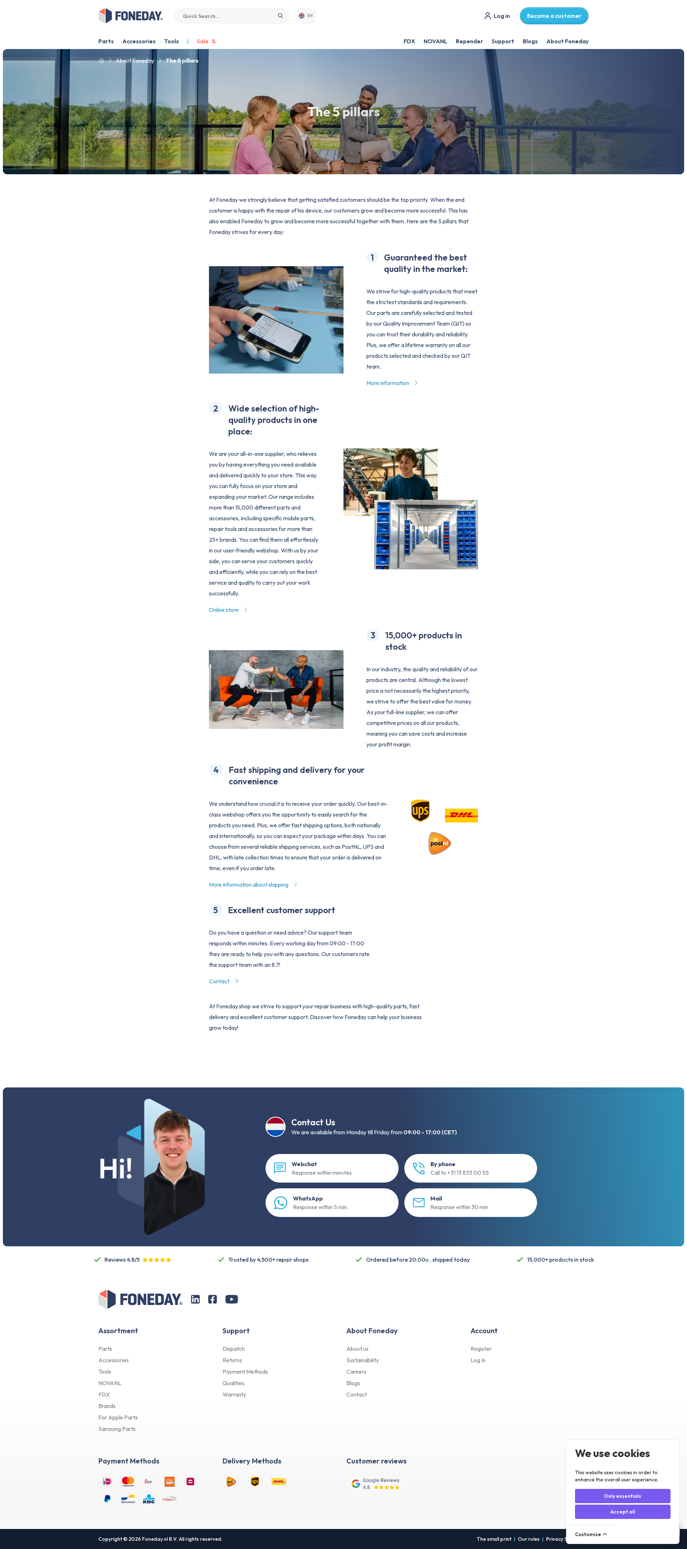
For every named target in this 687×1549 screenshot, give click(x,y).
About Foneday (567, 41)
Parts (105, 1348)
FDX (409, 41)
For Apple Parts (118, 1417)
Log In (478, 1360)
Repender (469, 41)
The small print (494, 1539)
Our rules (529, 1539)
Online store (224, 609)
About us (357, 1348)
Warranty (234, 1394)
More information (388, 382)
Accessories (113, 1360)
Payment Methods (245, 1371)
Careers (356, 1371)
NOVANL (435, 41)
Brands (107, 1405)
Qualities (233, 1383)
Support (503, 41)
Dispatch (234, 1348)
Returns (232, 1360)
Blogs (530, 41)
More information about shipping (249, 884)
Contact (219, 981)
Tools (104, 1371)
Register (481, 1348)
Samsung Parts (117, 1428)
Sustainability (362, 1360)
